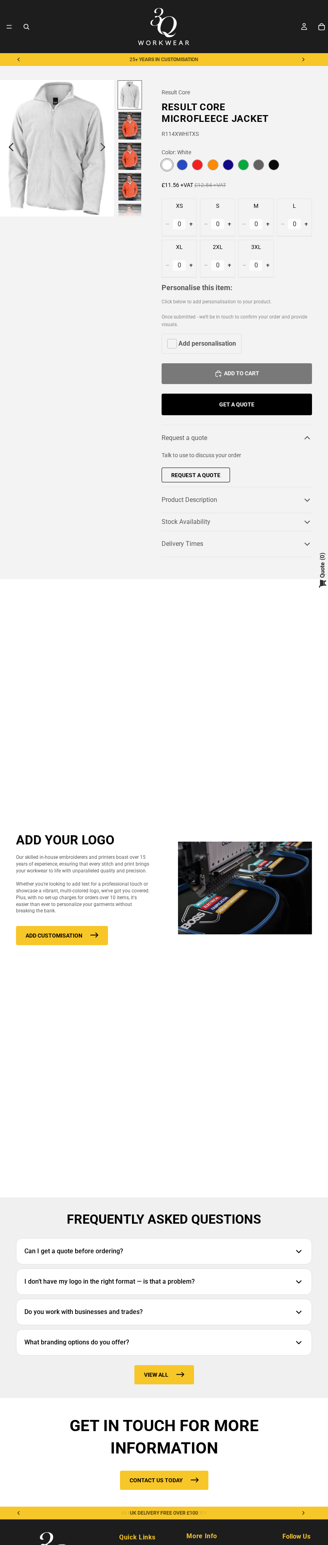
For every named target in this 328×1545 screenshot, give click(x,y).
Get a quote (236, 404)
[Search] (26, 27)
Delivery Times (182, 544)
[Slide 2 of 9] (129, 125)
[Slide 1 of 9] (129, 95)
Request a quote (184, 438)
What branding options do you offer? (76, 1342)
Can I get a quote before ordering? (73, 1251)
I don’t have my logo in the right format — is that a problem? (109, 1281)
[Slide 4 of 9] (129, 187)
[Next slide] (303, 59)
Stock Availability (186, 522)
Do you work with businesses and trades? (83, 1312)
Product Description (189, 500)
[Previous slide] (19, 59)
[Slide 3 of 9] (129, 156)
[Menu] (9, 27)
